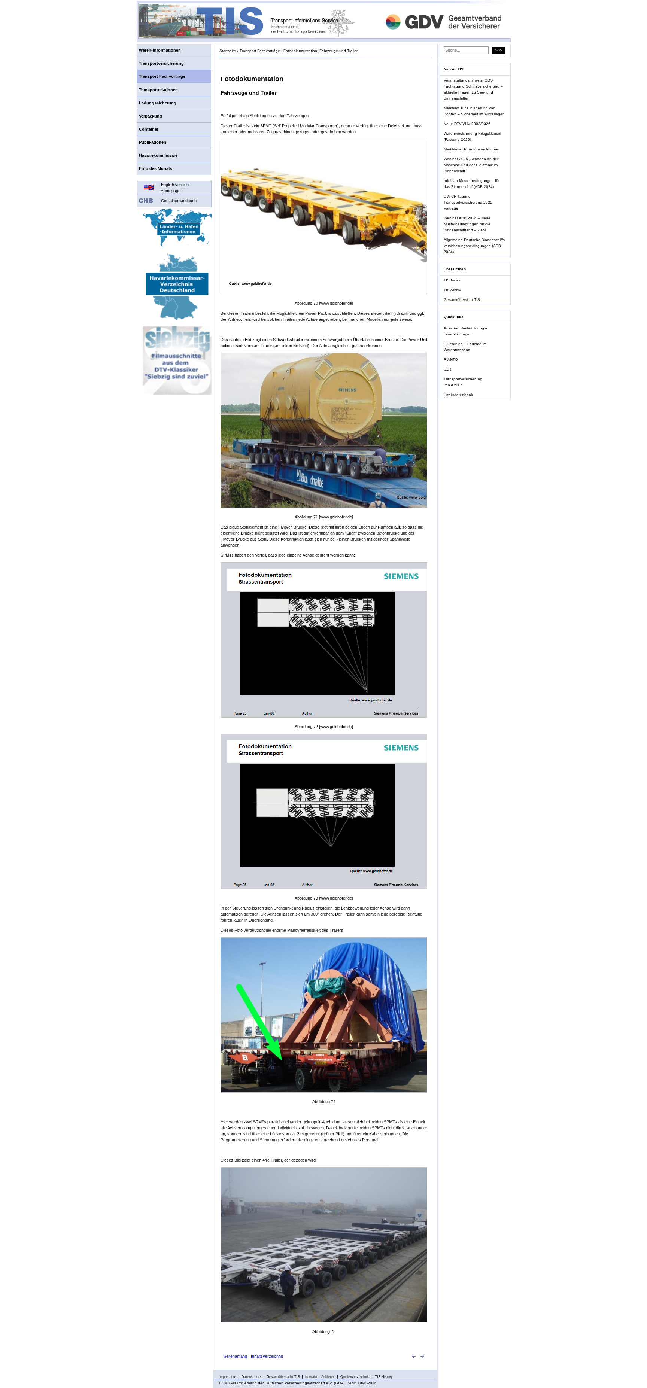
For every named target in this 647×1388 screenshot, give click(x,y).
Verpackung (150, 116)
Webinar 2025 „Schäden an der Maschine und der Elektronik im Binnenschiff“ (471, 165)
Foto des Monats (155, 168)
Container (148, 129)
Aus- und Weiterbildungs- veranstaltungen (465, 331)
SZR (447, 369)
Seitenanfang (235, 1356)
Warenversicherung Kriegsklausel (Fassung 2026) (472, 136)
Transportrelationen (158, 90)
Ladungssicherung (157, 103)
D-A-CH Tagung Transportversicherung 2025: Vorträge (468, 202)
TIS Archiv (452, 290)
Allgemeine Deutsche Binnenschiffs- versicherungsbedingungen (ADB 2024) (475, 246)
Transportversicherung (161, 63)
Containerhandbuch (179, 200)
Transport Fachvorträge (162, 76)
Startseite (227, 51)
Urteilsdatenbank (458, 395)
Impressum (227, 1377)
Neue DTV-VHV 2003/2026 (467, 124)
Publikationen (152, 142)
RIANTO (451, 359)
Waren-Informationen (160, 50)
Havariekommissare (158, 155)
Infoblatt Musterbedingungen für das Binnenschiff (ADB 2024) (471, 184)
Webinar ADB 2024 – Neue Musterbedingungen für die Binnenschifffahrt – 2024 (467, 224)
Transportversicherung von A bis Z (463, 382)
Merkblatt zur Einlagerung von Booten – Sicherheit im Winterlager (474, 111)
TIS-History (384, 1377)
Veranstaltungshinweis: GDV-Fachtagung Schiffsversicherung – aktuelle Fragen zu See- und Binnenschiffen (473, 89)
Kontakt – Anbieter (320, 1377)
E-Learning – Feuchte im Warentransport (465, 347)
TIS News (452, 280)
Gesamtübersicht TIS (462, 300)
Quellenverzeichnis (355, 1377)
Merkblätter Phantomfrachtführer (471, 149)
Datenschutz (251, 1377)
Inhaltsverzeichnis (267, 1356)
